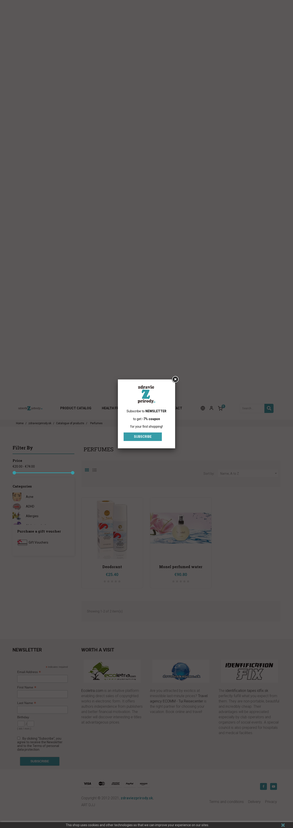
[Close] (175, 379)
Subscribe (143, 436)
